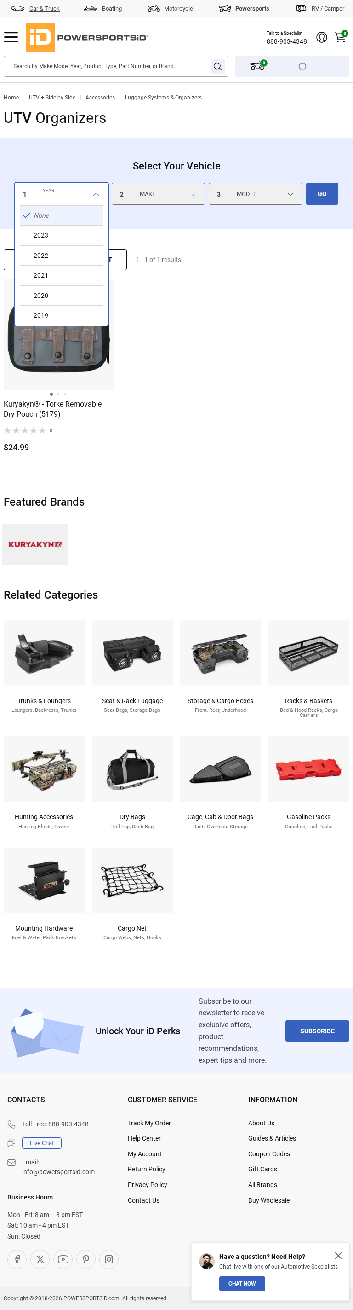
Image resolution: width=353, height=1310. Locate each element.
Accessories (100, 97)
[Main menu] (11, 37)
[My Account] (322, 37)
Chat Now (242, 1284)
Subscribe (317, 1031)
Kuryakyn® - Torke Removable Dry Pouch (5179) (53, 409)
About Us (261, 1123)
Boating (112, 8)
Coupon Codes (269, 1154)
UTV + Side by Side (52, 97)
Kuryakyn (35, 544)
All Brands (262, 1184)
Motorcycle (178, 8)
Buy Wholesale (269, 1200)
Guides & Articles (272, 1138)
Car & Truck (44, 8)
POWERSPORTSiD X (40, 1259)
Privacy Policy (147, 1184)
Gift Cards (262, 1169)
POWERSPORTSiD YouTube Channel (63, 1259)
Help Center (144, 1138)
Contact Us (143, 1200)
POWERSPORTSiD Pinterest (86, 1259)
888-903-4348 (287, 41)
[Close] (338, 1255)
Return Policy (146, 1169)
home (11, 97)
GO (322, 194)
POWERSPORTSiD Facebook (17, 1259)
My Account (145, 1154)
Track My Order (149, 1123)
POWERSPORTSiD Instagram (109, 1259)
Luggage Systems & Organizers (163, 97)
